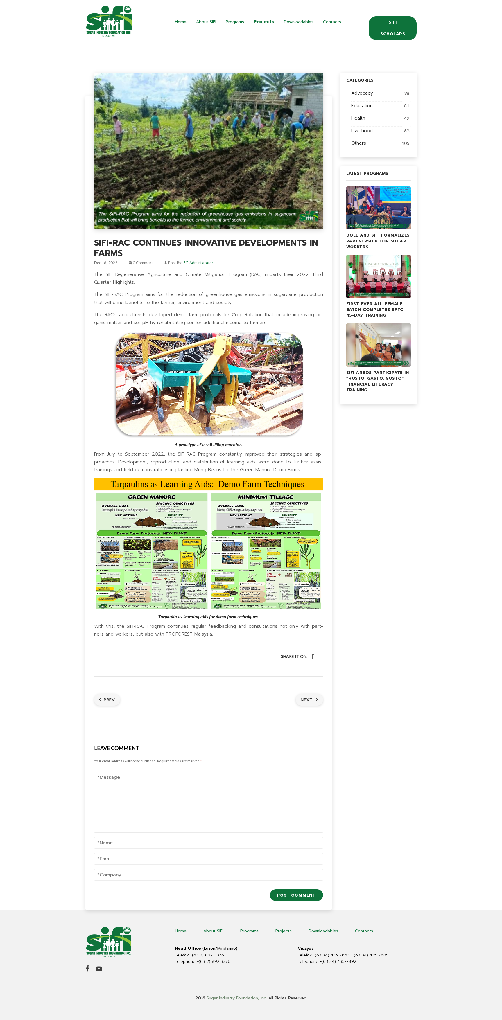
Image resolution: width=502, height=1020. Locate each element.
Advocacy (362, 93)
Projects (264, 21)
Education (362, 105)
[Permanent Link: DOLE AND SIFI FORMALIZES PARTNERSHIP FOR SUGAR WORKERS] (378, 207)
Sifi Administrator (198, 262)
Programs (235, 22)
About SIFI (206, 22)
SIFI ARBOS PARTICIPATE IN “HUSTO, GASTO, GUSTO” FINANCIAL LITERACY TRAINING (377, 381)
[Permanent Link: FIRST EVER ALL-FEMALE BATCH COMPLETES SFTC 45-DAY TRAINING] (378, 276)
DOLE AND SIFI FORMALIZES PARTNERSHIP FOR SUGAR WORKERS (378, 241)
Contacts (332, 22)
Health (358, 118)
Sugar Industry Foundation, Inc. (237, 998)
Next (307, 699)
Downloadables (298, 22)
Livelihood (362, 130)
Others (358, 143)
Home (181, 22)
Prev (109, 699)
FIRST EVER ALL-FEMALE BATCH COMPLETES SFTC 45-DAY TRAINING (375, 310)
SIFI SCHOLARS (392, 28)
